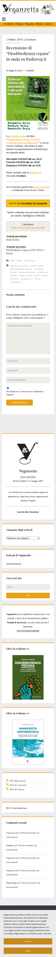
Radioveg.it (35, 172)
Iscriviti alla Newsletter (28, 512)
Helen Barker (12, 239)
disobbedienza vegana (21, 269)
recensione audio (17, 136)
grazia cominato (27, 272)
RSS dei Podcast (17, 789)
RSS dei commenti (18, 785)
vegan (37, 279)
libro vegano (26, 276)
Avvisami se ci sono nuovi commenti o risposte (25, 393)
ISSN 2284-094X (28, 477)
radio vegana (41, 276)
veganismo (15, 282)
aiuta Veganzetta (42, 187)
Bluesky (39, 24)
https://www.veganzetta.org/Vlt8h (28, 227)
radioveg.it (27, 279)
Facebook (9, 24)
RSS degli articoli (18, 781)
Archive (48, 24)
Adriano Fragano (19, 266)
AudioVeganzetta (13, 563)
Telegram (19, 24)
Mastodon (29, 24)
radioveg (14, 279)
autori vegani (36, 266)
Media (20, 261)
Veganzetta (11, 833)
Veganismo (29, 261)
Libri (12, 261)
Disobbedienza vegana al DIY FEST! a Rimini (25, 252)
